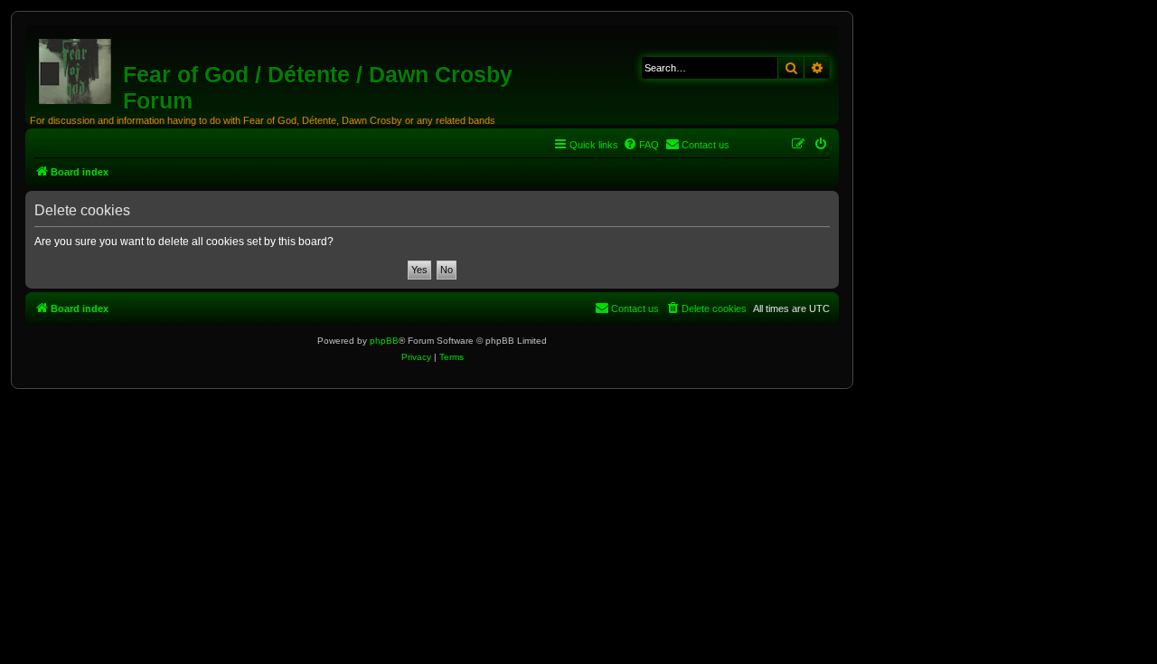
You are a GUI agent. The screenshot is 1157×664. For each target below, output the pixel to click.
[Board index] (76, 68)
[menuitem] (641, 145)
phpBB (384, 341)
